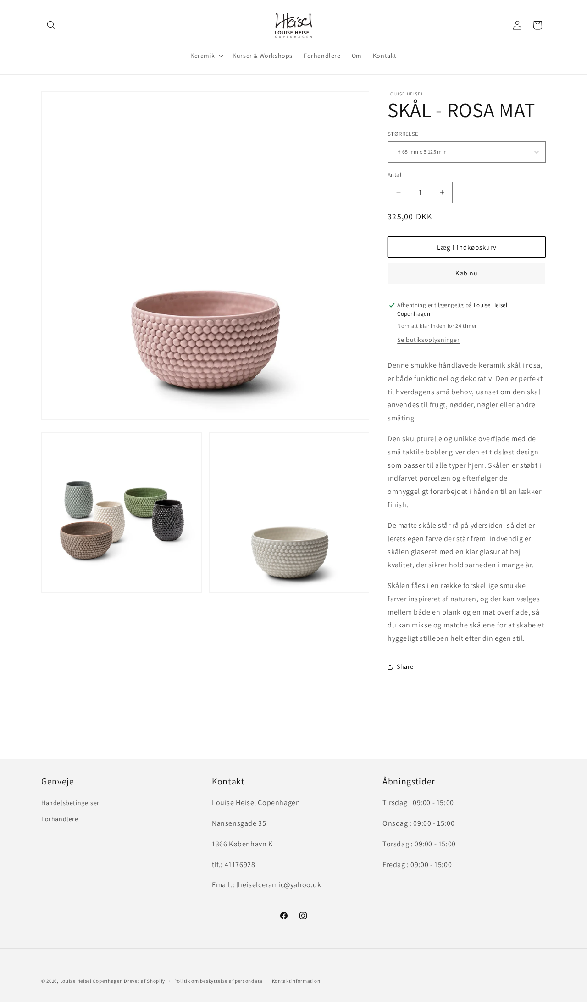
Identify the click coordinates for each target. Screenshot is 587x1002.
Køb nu (466, 273)
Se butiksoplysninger (428, 340)
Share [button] (405, 666)
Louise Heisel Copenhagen (91, 981)
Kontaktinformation (296, 980)
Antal (394, 174)
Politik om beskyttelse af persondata (218, 980)
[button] (51, 25)
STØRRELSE (403, 134)
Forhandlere (59, 819)
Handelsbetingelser (70, 803)
